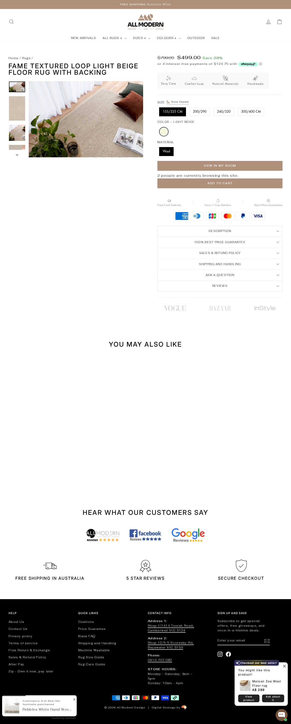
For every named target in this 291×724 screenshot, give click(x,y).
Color (175, 122)
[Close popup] (283, 666)
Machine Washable (94, 650)
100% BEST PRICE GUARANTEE (220, 242)
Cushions (86, 622)
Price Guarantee (92, 629)
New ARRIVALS (83, 38)
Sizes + (140, 38)
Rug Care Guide (91, 664)
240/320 (223, 111)
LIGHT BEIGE (164, 131)
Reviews (220, 286)
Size (173, 102)
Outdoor (196, 38)
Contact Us (18, 629)
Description (220, 231)
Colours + (167, 38)
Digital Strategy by (166, 707)
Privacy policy (21, 636)
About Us (16, 622)
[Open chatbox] (282, 715)
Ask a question (220, 275)
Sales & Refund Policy (28, 657)
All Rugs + (112, 38)
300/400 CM (251, 111)
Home (14, 58)
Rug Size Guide (91, 657)
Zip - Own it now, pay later (31, 671)
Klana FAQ (86, 636)
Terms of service (23, 643)
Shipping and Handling (220, 264)
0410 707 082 (160, 660)
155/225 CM (172, 111)
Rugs (26, 58)
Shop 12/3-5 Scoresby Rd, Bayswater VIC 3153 (171, 645)
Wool (166, 151)
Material (165, 142)
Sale (215, 38)
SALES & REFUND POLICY (220, 253)
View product (248, 698)
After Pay (16, 664)
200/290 (199, 111)
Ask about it (273, 698)
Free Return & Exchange (29, 650)
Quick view (41, 444)
